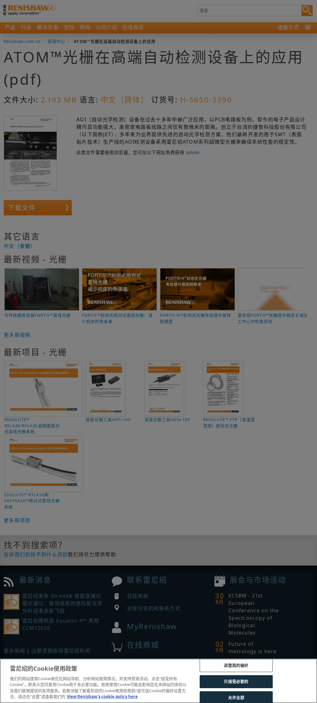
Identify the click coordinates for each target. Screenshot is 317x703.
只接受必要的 (236, 681)
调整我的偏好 (236, 665)
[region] (158, 681)
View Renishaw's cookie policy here (102, 696)
